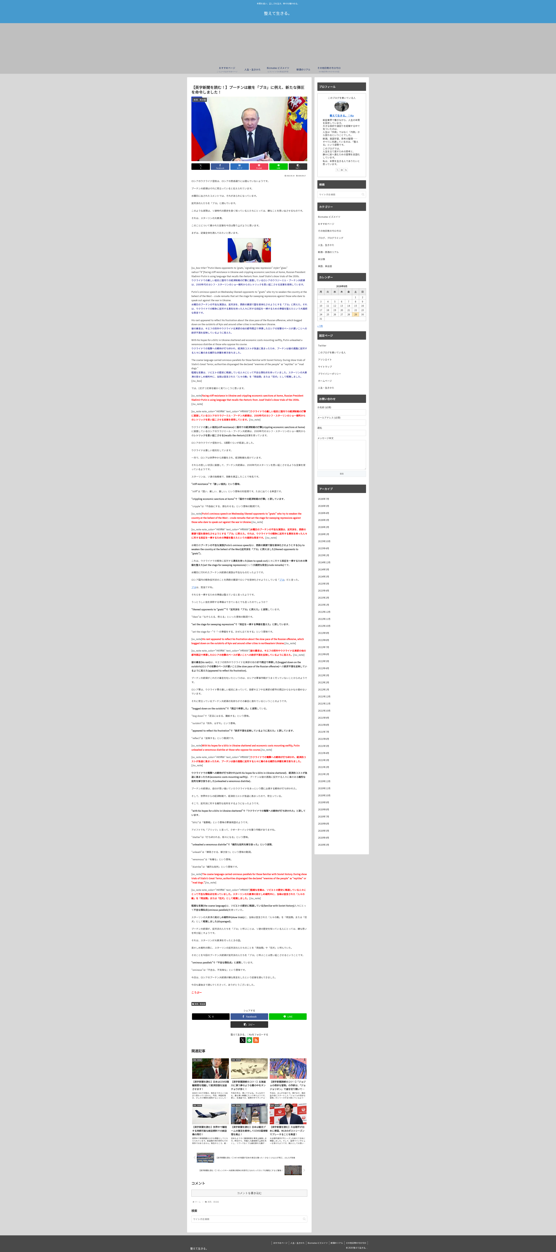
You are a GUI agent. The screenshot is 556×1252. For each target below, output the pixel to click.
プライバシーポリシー (329, 373)
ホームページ (325, 380)
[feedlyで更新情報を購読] (249, 1040)
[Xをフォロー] (243, 1040)
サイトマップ (325, 366)
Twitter (322, 345)
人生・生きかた (326, 387)
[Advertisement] (278, 43)
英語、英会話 (200, 1004)
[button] (298, 166)
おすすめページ (280, 1242)
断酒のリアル (337, 1242)
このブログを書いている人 (332, 352)
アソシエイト (325, 359)
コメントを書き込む (249, 1193)
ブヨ (281, 579)
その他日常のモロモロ (356, 1242)
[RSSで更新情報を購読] (256, 1040)
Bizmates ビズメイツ (318, 1242)
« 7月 (320, 326)
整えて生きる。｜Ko (342, 115)
